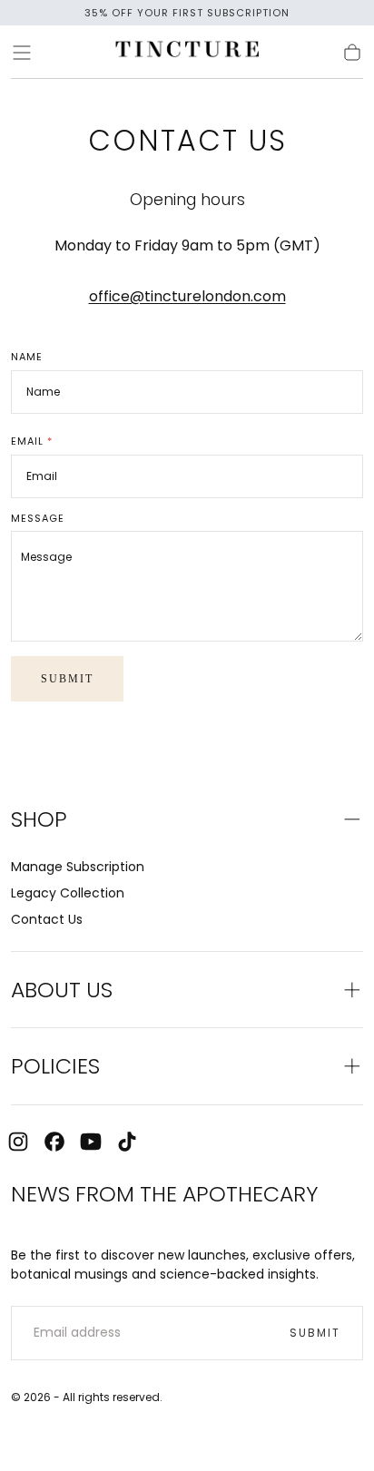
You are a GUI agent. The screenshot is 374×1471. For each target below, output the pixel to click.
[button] (22, 53)
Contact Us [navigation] (47, 919)
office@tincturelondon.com (187, 296)
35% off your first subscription (187, 12)
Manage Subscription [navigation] (77, 867)
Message (37, 519)
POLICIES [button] (55, 1066)
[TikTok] (127, 1141)
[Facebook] (54, 1141)
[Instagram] (18, 1141)
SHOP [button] (39, 819)
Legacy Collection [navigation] (67, 893)
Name (27, 357)
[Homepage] (187, 52)
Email (32, 441)
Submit (67, 678)
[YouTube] (90, 1141)
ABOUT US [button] (62, 990)
